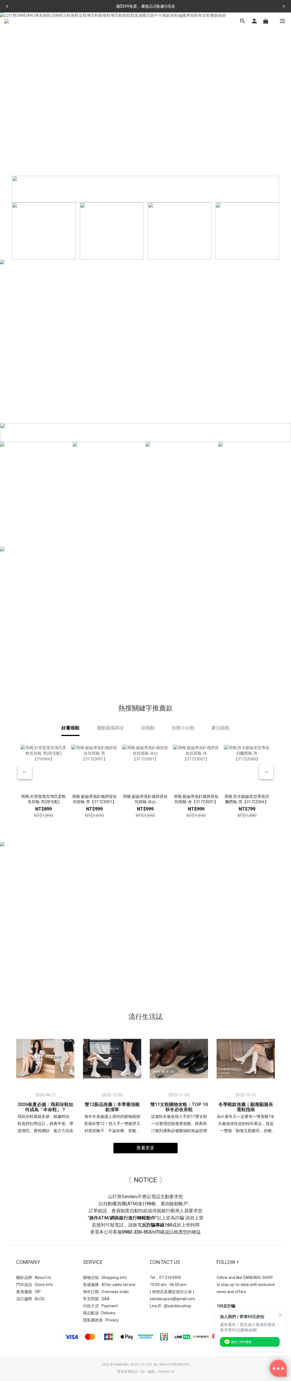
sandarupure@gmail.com (172, 1299)
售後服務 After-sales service (109, 1284)
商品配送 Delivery (99, 1313)
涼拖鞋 (148, 728)
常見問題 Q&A (96, 1299)
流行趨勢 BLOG (30, 1299)
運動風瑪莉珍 (110, 728)
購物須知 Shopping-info (105, 1277)
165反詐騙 (226, 1306)
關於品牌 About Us (33, 1277)
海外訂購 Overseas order (106, 1291)
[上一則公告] (7, 6)
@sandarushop (177, 1306)
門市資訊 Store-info (34, 1284)
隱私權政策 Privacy (101, 1320)
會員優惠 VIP (28, 1291)
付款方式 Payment (100, 1306)
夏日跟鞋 (220, 728)
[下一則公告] (283, 6)
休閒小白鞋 (183, 728)
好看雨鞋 (70, 728)
